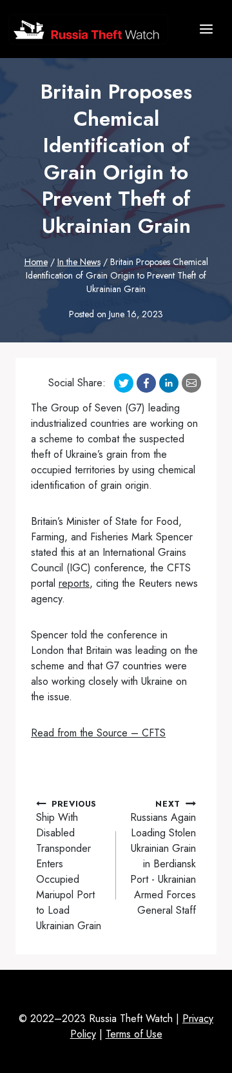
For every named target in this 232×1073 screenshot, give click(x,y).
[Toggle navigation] (206, 29)
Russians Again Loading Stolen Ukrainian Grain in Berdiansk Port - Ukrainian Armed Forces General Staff (163, 858)
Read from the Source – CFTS (98, 732)
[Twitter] (123, 383)
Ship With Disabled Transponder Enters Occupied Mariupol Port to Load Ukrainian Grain (68, 865)
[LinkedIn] (169, 383)
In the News (79, 261)
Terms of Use (134, 1034)
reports (74, 583)
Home (36, 261)
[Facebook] (146, 383)
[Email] (191, 383)
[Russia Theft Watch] (88, 29)
